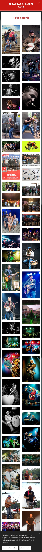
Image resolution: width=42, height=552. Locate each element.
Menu (39, 3)
